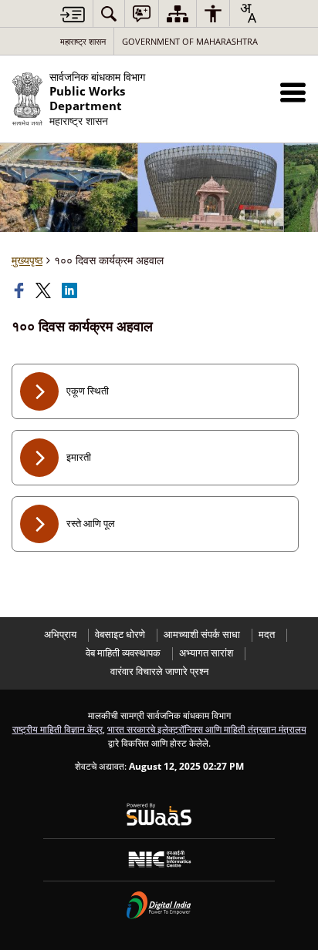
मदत (267, 634)
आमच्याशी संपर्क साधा (202, 634)
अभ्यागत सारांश (206, 653)
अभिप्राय (60, 634)
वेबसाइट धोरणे (120, 634)
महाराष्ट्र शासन (83, 41)
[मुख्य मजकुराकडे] (72, 14)
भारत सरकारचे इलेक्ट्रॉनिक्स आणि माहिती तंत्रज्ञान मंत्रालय (206, 729)
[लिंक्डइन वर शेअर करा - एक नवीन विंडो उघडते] (71, 290)
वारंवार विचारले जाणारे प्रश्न (159, 671)
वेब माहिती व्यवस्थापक (123, 653)
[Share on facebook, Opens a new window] (21, 290)
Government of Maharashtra (190, 41)
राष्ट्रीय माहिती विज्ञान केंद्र (57, 729)
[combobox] (248, 13)
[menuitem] (108, 13)
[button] (292, 92)
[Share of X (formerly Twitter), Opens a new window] (45, 290)
